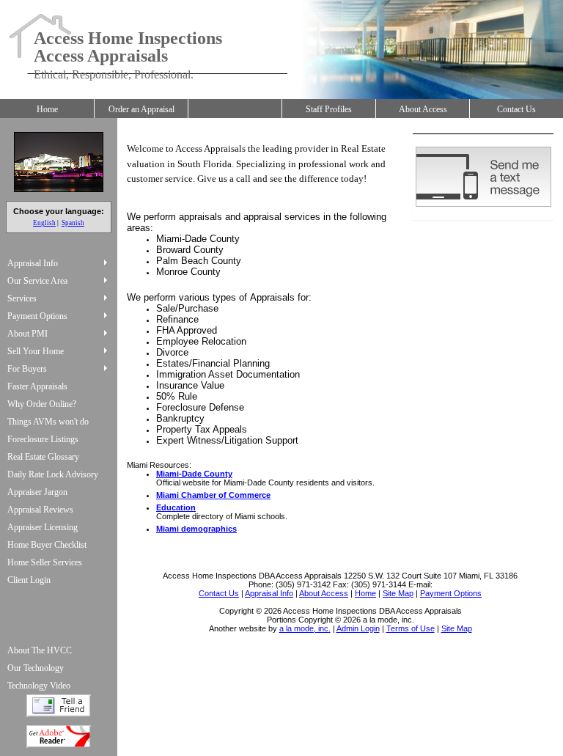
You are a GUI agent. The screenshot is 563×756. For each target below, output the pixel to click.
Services (22, 298)
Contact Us (516, 109)
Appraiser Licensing (42, 527)
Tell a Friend (58, 705)
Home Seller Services (44, 562)
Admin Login (358, 628)
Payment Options (37, 316)
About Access (423, 109)
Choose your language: (58, 211)
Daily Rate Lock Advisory (52, 474)
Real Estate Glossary (43, 457)
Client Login (29, 580)
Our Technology (35, 668)
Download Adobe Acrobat (58, 736)
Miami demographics (196, 528)
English (44, 223)
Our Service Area (37, 281)
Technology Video (38, 685)
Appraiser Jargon (37, 492)
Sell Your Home (35, 351)
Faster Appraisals (37, 386)
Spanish (73, 223)
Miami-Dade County (194, 473)
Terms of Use (410, 628)
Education (176, 507)
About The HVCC (39, 650)
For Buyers (27, 369)
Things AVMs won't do (48, 421)
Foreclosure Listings (42, 439)
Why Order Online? (41, 404)
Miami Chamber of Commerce (213, 495)
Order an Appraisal (141, 109)
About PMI (27, 334)
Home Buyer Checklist (47, 545)
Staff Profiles (329, 109)
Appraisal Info (32, 263)
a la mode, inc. (305, 628)
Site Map (456, 628)
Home (47, 109)
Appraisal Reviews (40, 509)
